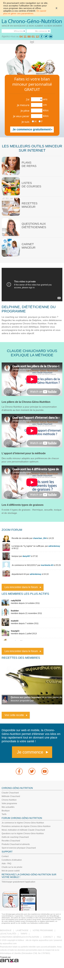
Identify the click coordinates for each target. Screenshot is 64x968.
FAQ (59, 937)
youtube (44, 771)
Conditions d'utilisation (12, 860)
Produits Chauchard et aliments (16, 844)
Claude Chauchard (10, 793)
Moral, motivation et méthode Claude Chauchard (23, 830)
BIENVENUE (5, 930)
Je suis (25, 122)
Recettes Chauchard (11, 841)
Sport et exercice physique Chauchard (19, 848)
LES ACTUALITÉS (8, 934)
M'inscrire (18, 31)
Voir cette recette (14, 715)
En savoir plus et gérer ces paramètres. (24, 12)
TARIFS (24, 934)
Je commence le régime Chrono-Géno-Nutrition (23, 823)
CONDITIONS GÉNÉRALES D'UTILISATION (19, 937)
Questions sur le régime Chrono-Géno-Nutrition (23, 833)
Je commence (30, 752)
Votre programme (9, 803)
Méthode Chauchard (11, 796)
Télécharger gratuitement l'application (18, 882)
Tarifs (4, 814)
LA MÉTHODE (22, 930)
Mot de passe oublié (11, 871)
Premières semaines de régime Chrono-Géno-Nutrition (26, 826)
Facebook (19, 771)
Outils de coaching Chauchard (15, 837)
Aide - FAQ (6, 863)
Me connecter (41, 31)
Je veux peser (21, 116)
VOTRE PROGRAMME (43, 930)
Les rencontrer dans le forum (21, 587)
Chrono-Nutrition (9, 800)
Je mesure (23, 105)
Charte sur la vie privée (12, 867)
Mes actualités (8, 807)
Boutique (6, 811)
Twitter (32, 771)
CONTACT (48, 937)
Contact (5, 856)
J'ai (27, 99)
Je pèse (25, 110)
